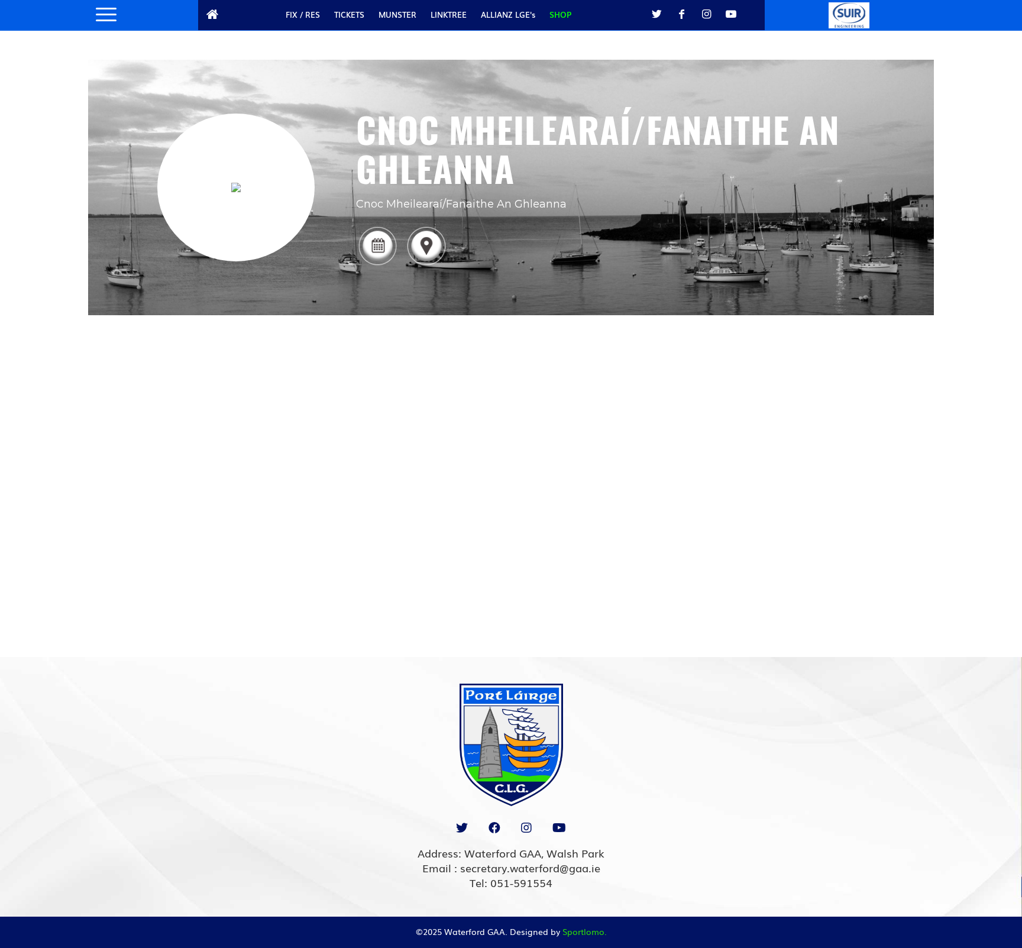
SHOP (560, 14)
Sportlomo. (584, 931)
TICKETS (349, 14)
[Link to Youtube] (731, 14)
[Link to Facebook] (681, 14)
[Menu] (102, 15)
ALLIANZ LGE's (508, 14)
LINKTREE (449, 14)
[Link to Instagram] (706, 14)
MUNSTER (397, 14)
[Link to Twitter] (656, 14)
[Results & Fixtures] (377, 264)
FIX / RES (303, 14)
